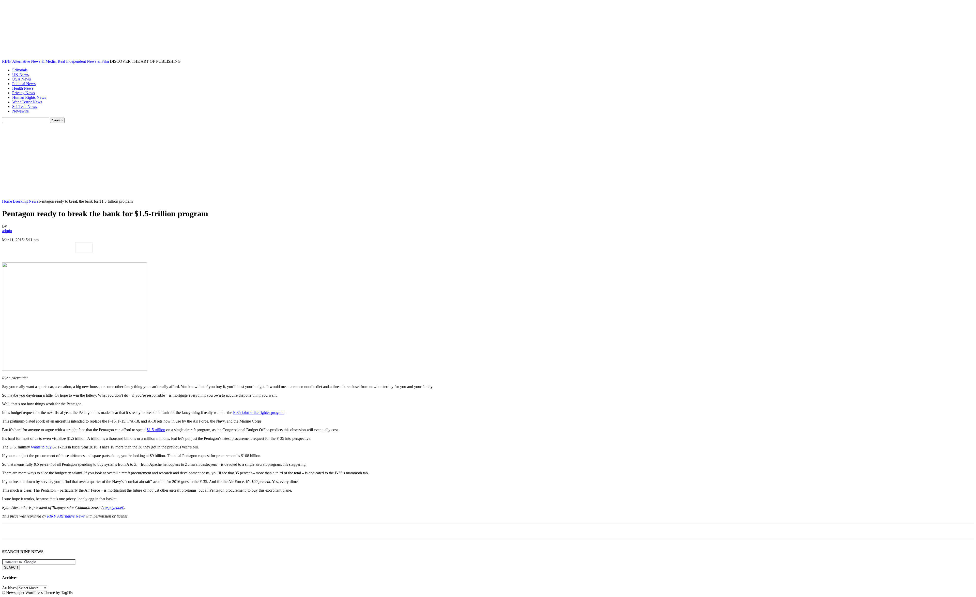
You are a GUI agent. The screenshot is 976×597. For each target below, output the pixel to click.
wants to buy (41, 447)
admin (7, 231)
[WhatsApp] (65, 248)
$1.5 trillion (156, 430)
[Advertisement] (488, 161)
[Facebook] (10, 248)
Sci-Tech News (24, 106)
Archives (9, 588)
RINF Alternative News (66, 516)
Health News (22, 88)
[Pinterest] (47, 248)
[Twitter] (28, 248)
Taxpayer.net (113, 507)
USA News (21, 79)
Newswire (20, 111)
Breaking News (25, 201)
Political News (24, 84)
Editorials (19, 70)
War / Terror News (27, 102)
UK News (20, 74)
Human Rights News (29, 97)
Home (7, 201)
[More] (84, 247)
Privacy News (23, 93)
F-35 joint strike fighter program (258, 412)
